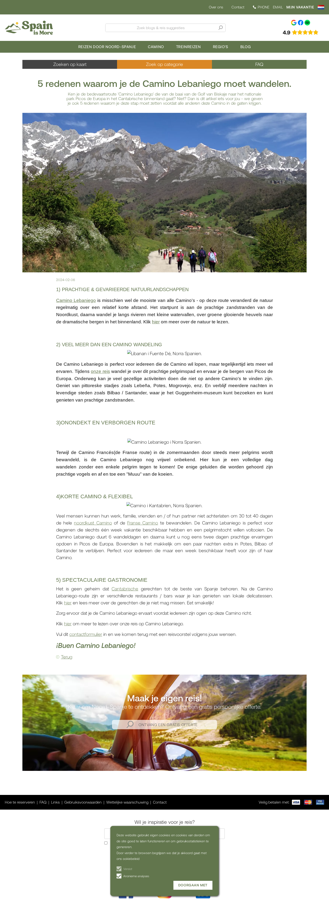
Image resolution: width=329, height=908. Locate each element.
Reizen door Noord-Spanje (107, 46)
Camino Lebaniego (76, 300)
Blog (245, 46)
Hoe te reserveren (20, 802)
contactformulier (85, 634)
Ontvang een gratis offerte (168, 724)
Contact (237, 7)
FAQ (259, 64)
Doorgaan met (193, 885)
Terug (66, 656)
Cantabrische (125, 588)
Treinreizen (188, 46)
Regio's (220, 46)
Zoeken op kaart (69, 64)
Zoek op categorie (164, 64)
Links (55, 802)
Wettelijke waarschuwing (127, 802)
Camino (156, 46)
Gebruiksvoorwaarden (83, 802)
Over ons (216, 7)
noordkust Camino (93, 522)
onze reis (100, 371)
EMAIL (278, 7)
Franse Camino (142, 522)
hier (156, 321)
